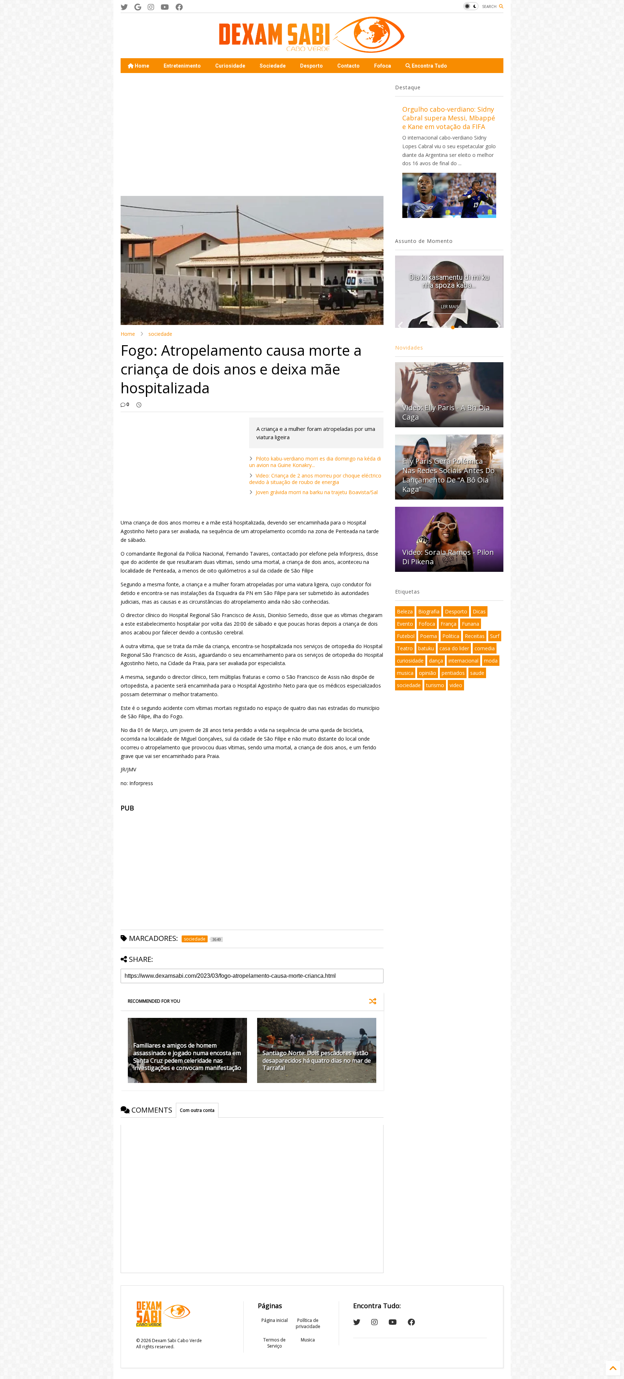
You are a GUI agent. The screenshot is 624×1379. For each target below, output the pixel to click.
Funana (470, 623)
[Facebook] (179, 7)
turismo (435, 685)
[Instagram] (151, 7)
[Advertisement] (252, 134)
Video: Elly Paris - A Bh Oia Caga (446, 412)
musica (405, 672)
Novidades (409, 347)
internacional (463, 660)
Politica (450, 636)
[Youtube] (165, 7)
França (448, 623)
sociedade (160, 333)
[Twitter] (124, 7)
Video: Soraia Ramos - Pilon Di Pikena (448, 556)
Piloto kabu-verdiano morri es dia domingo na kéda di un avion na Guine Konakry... (315, 461)
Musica (308, 1340)
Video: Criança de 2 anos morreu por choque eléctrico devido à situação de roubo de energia (315, 478)
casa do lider (454, 648)
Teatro (405, 648)
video (456, 685)
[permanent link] (138, 404)
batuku (426, 648)
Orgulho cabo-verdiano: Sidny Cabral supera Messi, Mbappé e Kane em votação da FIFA (448, 118)
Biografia (428, 611)
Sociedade (273, 66)
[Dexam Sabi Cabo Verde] (312, 49)
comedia (484, 648)
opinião (427, 672)
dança (436, 660)
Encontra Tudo (429, 66)
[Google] (137, 7)
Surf (494, 636)
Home (141, 66)
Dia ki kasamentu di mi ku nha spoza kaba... (449, 281)
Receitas (475, 636)
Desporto (311, 66)
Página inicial (274, 1320)
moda (491, 660)
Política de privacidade (308, 1323)
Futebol (406, 636)
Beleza (405, 611)
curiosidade (410, 660)
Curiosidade (230, 66)
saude (477, 672)
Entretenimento (182, 66)
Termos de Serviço (274, 1343)
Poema (428, 636)
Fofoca (382, 66)
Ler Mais (450, 307)
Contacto (348, 66)
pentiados (453, 672)
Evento (405, 623)
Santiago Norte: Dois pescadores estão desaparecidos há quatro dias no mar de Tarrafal (317, 1060)
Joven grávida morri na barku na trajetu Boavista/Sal (317, 492)
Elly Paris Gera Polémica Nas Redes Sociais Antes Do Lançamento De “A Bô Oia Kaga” (448, 475)
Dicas (479, 611)
